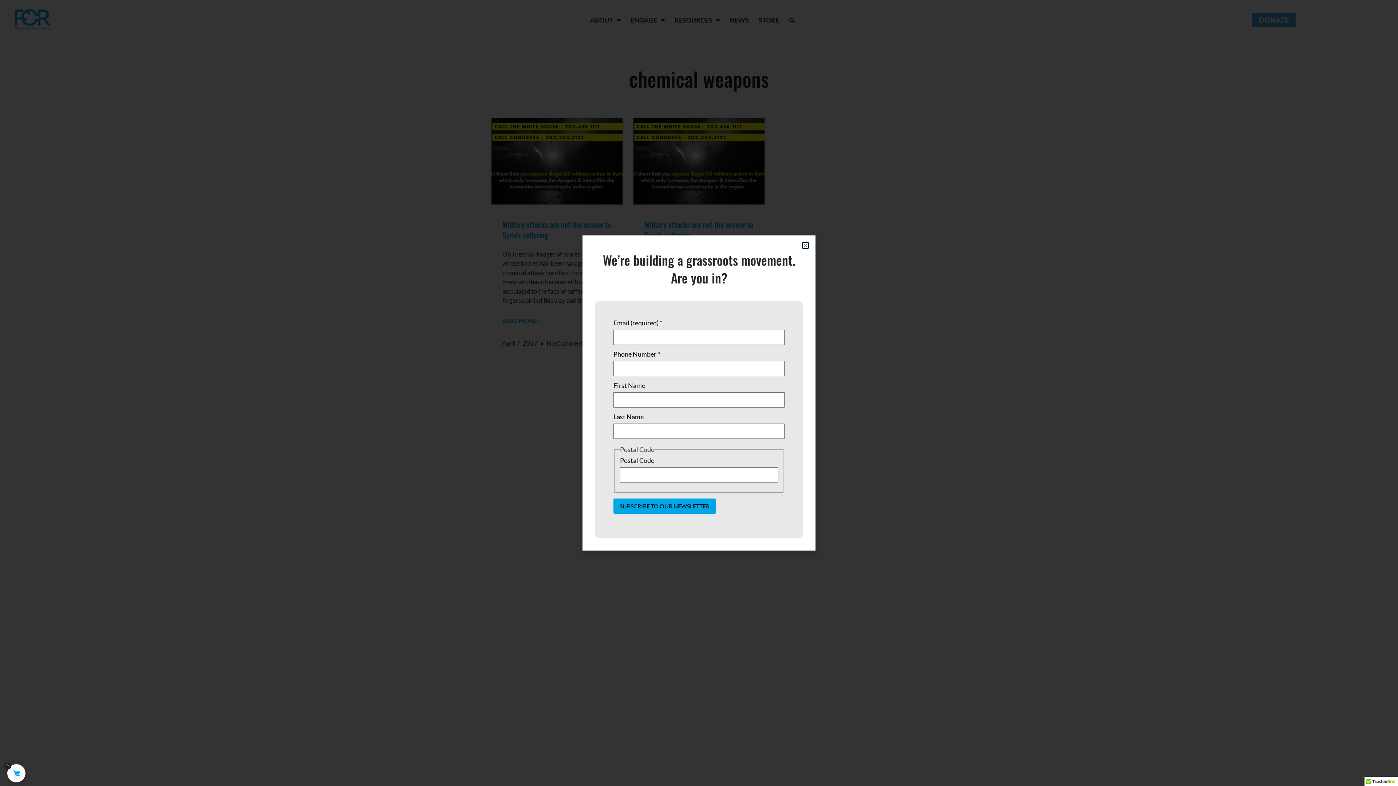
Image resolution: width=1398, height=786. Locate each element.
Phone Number (636, 354)
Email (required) (637, 322)
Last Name (628, 416)
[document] (699, 393)
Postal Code (637, 460)
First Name (629, 385)
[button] (805, 245)
